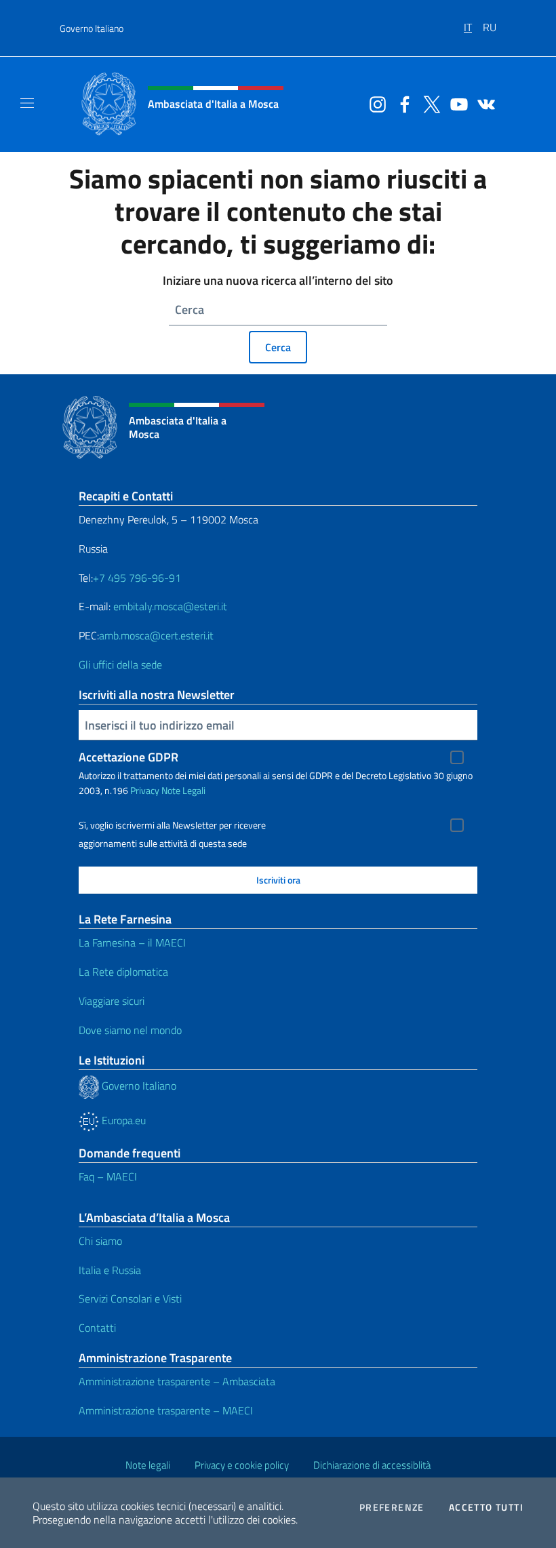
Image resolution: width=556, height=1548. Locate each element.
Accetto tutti (486, 1507)
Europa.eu (122, 1120)
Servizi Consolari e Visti (130, 1298)
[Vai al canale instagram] (374, 103)
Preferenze (391, 1507)
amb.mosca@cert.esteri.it (156, 635)
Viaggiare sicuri (111, 1001)
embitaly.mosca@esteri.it (170, 606)
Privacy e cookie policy (242, 1465)
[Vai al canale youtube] (455, 103)
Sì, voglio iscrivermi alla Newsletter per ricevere (172, 825)
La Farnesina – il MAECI (132, 942)
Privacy (144, 790)
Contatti (97, 1327)
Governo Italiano (91, 28)
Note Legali (183, 790)
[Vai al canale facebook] (401, 103)
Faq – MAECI (108, 1176)
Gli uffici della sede (120, 664)
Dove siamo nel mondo (130, 1030)
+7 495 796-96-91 (137, 578)
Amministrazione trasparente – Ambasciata (177, 1381)
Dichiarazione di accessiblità (372, 1465)
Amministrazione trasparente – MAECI (166, 1410)
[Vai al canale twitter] (428, 103)
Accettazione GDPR (128, 757)
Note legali (147, 1465)
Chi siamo (100, 1241)
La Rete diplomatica (123, 972)
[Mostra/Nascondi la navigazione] (27, 103)
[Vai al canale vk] (482, 103)
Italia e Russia (110, 1270)
